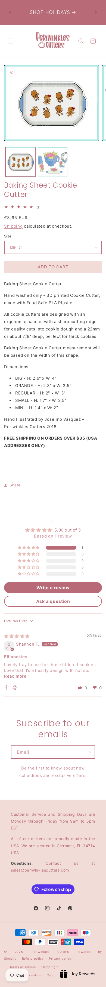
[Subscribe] (89, 752)
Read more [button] (15, 676)
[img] (17, 636)
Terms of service (23, 967)
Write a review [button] (53, 587)
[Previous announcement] (10, 12)
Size (8, 236)
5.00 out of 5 (67, 530)
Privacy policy (60, 958)
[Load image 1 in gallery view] (20, 162)
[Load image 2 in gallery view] (53, 162)
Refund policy (33, 958)
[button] (11, 41)
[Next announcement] (96, 12)
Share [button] (15, 485)
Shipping (13, 226)
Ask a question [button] (53, 601)
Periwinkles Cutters (50, 952)
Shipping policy (54, 967)
